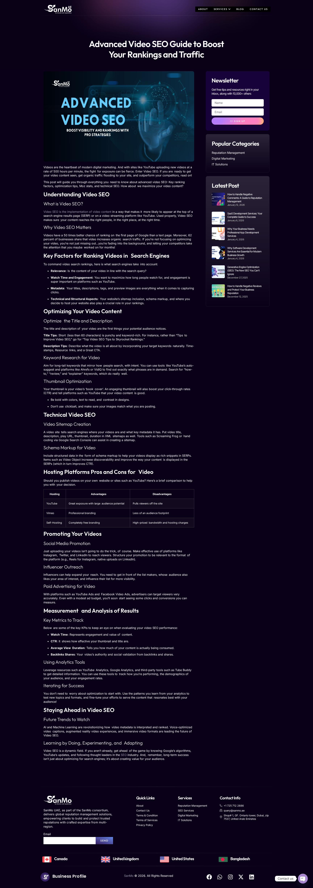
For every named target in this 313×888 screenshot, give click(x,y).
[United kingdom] (105, 859)
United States (183, 858)
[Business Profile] (45, 876)
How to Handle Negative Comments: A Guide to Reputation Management (244, 198)
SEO (124, 755)
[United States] (164, 859)
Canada (60, 858)
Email (47, 834)
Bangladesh (240, 858)
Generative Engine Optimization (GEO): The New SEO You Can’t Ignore (243, 270)
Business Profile (69, 876)
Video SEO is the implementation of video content (77, 211)
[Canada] (46, 859)
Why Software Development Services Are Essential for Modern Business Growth (244, 251)
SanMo (128, 876)
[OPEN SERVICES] (229, 9)
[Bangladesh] (223, 859)
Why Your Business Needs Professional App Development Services (243, 232)
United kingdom (126, 858)
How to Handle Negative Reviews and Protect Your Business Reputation (244, 289)
